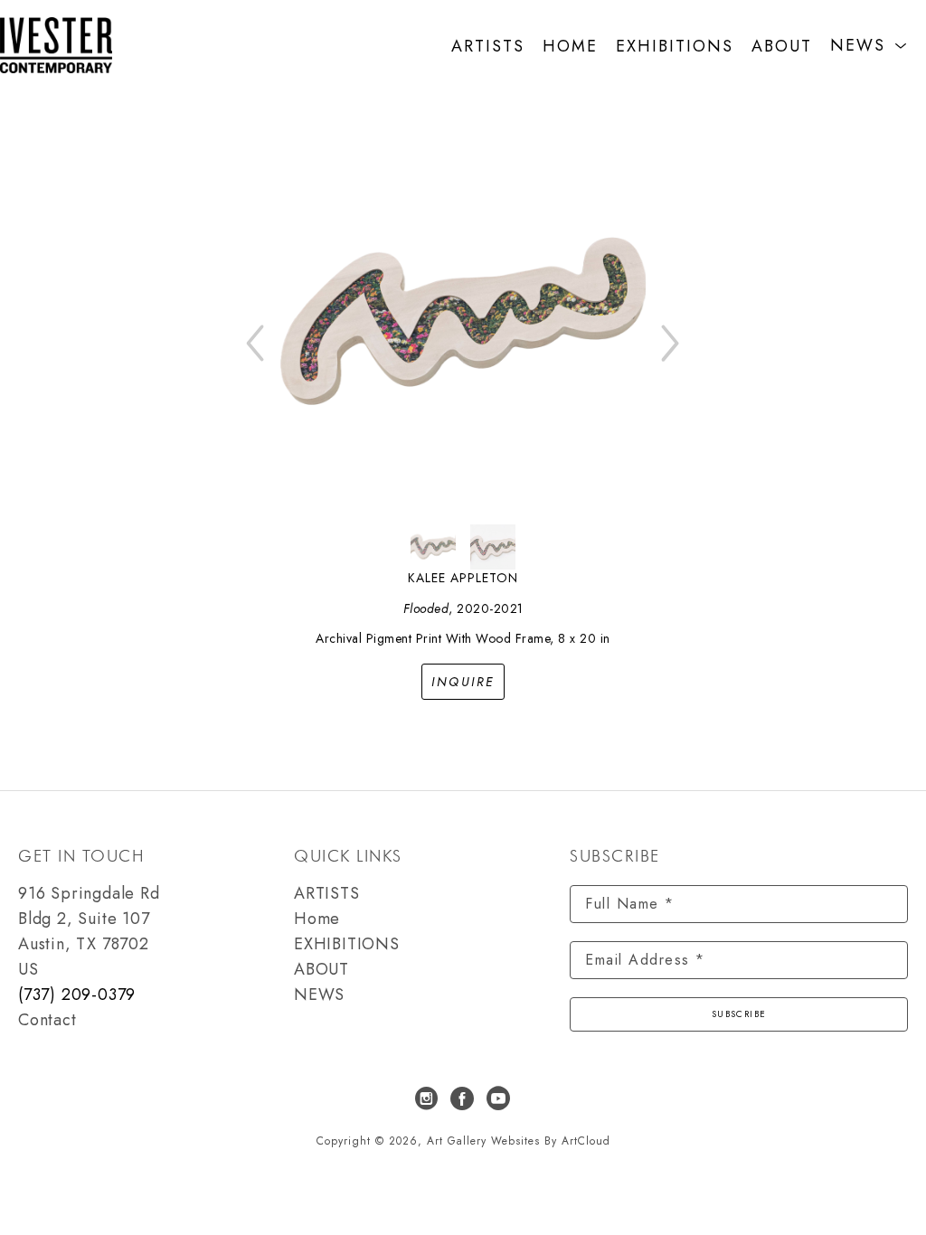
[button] (869, 45)
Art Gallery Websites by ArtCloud (518, 1141)
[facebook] (463, 1098)
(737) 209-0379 (77, 994)
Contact (47, 1020)
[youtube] (499, 1098)
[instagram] (427, 1098)
